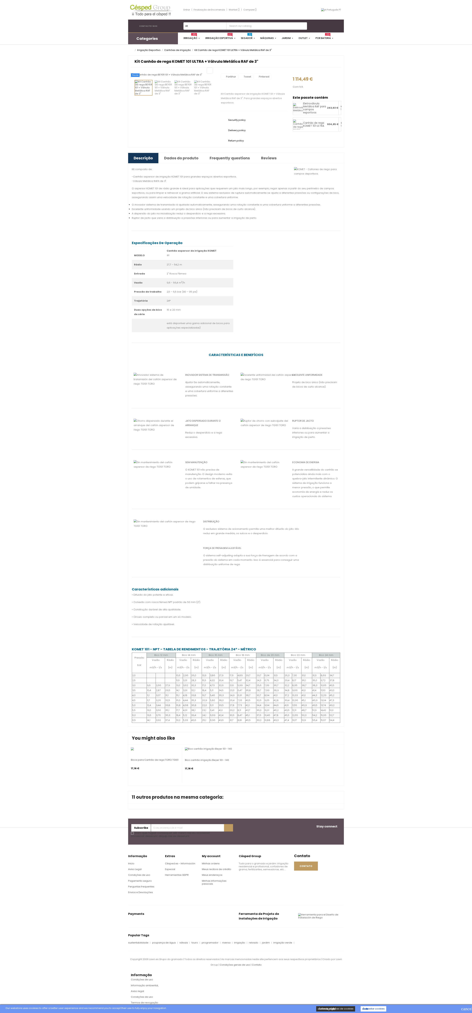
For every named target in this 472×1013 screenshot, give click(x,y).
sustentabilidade (138, 942)
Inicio (131, 863)
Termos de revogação (144, 1002)
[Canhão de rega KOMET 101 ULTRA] (298, 127)
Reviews (269, 158)
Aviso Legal (135, 869)
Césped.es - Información (180, 863)
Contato (257, 965)
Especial (170, 869)
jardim (266, 942)
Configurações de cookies (335, 1008)
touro (195, 942)
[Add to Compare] (132, 747)
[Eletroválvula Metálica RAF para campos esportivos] (300, 112)
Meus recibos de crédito (216, 869)
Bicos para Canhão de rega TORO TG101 (154, 760)
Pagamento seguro (140, 881)
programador (210, 942)
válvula (183, 942)
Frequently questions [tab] (230, 158)
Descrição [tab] (143, 158)
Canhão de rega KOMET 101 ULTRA (313, 124)
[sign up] (228, 828)
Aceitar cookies (373, 1008)
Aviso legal (137, 991)
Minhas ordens (211, 863)
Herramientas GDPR (177, 875)
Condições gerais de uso (235, 965)
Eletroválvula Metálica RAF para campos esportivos (314, 108)
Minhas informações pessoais (214, 882)
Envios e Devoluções (140, 892)
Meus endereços (212, 875)
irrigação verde (282, 942)
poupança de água (164, 942)
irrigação (239, 942)
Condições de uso (139, 875)
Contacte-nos (148, 26)
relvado (253, 942)
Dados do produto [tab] (181, 158)
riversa (226, 942)
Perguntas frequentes (141, 886)
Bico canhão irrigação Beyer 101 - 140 (207, 760)
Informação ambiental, (145, 985)
